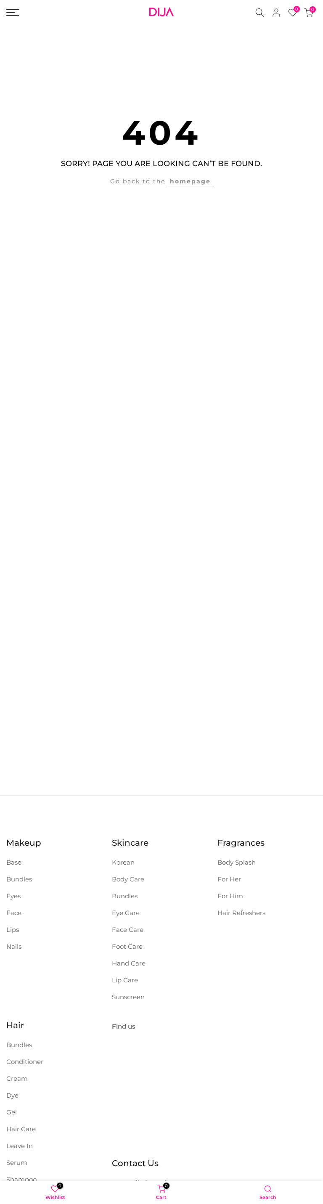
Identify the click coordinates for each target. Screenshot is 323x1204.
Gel (11, 1112)
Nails (13, 946)
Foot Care (127, 946)
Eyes (13, 896)
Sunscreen (128, 997)
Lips (12, 930)
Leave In (19, 1146)
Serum (16, 1163)
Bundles (19, 879)
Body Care (128, 879)
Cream (17, 1078)
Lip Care (125, 980)
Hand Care (129, 963)
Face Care (127, 930)
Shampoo (21, 1179)
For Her (229, 879)
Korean (123, 862)
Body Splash (236, 862)
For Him (230, 896)
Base (13, 862)
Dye (12, 1095)
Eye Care (126, 913)
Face (13, 913)
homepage (190, 181)
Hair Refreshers (241, 913)
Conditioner (24, 1062)
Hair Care (21, 1129)
